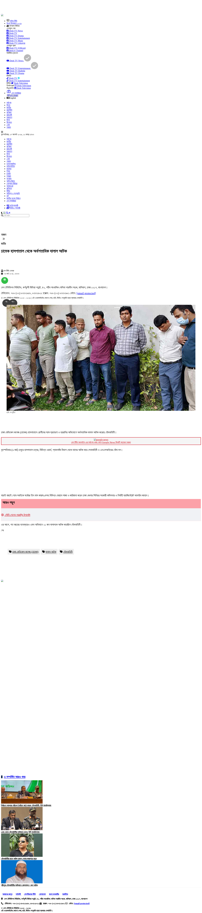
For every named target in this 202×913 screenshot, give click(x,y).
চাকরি (8, 173)
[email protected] (86, 293)
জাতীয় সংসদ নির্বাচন (13, 198)
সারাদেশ (9, 117)
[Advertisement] (67, 7)
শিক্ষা (8, 171)
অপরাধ (9, 178)
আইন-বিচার (11, 181)
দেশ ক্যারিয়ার (11, 201)
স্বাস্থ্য (9, 176)
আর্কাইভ (65, 894)
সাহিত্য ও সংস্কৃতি (13, 193)
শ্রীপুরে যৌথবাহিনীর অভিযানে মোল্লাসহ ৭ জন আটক (19, 885)
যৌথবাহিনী (68, 551)
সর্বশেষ (9, 102)
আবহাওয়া (10, 186)
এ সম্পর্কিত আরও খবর (14, 776)
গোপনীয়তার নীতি (30, 894)
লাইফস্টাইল (11, 166)
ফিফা (8, 105)
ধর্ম (8, 196)
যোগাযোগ (42, 894)
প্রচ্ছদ (3, 234)
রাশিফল (9, 188)
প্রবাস (9, 127)
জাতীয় (9, 107)
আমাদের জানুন (7, 894)
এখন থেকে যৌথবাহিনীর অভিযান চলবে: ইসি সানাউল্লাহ (20, 832)
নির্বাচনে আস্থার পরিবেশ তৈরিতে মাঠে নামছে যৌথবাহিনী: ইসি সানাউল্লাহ (26, 805)
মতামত (9, 169)
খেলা (8, 125)
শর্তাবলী (18, 894)
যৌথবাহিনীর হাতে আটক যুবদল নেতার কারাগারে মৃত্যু (19, 858)
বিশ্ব (8, 120)
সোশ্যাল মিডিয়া (12, 183)
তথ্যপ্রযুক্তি (11, 164)
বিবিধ (8, 191)
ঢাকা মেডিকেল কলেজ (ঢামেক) (25, 551)
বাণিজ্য (9, 112)
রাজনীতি (9, 110)
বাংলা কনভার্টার (54, 894)
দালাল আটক (51, 551)
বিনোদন (9, 122)
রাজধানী (9, 115)
